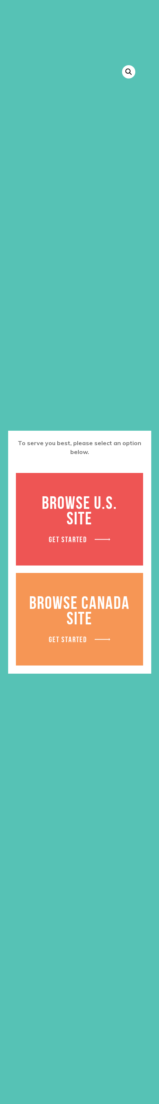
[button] (128, 72)
